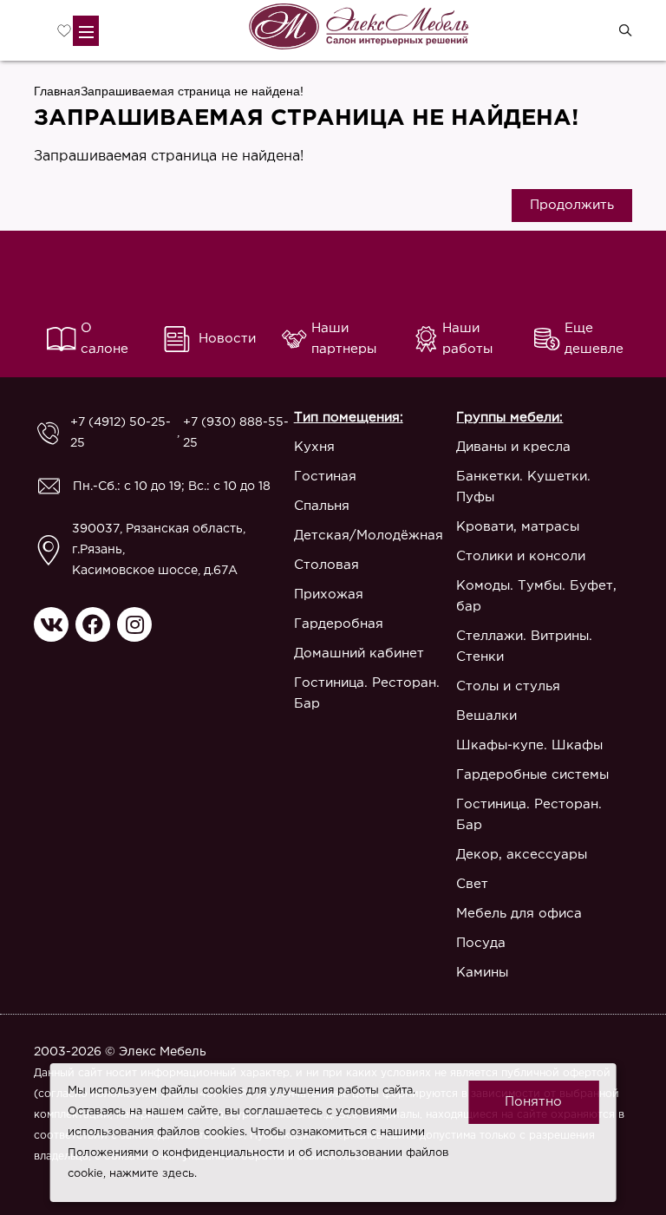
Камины (482, 972)
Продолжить (572, 205)
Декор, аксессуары (521, 854)
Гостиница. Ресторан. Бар (367, 693)
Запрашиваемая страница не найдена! (192, 91)
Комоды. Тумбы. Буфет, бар (536, 596)
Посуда (481, 943)
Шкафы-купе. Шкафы (529, 745)
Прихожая (328, 594)
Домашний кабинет (359, 653)
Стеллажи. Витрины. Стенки (524, 646)
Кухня (314, 447)
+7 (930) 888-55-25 (236, 432)
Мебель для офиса (519, 913)
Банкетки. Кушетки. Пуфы (523, 487)
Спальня (321, 506)
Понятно (533, 1101)
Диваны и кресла (513, 447)
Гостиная (325, 476)
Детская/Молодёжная (368, 535)
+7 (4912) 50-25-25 (120, 432)
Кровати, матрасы (517, 526)
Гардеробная (338, 624)
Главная (57, 91)
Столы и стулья (508, 686)
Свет (472, 884)
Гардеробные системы (532, 775)
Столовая (326, 565)
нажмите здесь (151, 1174)
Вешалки (486, 716)
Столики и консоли (520, 556)
